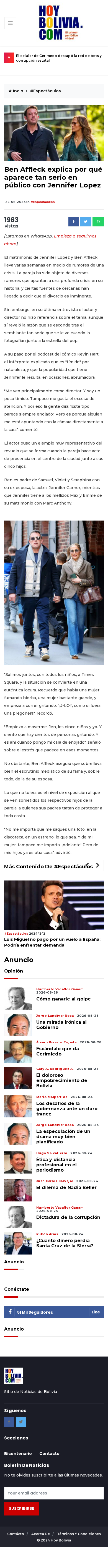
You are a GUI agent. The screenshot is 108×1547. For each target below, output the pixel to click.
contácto (16, 1534)
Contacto (49, 1453)
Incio (17, 90)
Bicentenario (18, 1453)
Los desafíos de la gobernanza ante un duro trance (66, 1109)
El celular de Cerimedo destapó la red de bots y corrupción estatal (59, 58)
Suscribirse (21, 1508)
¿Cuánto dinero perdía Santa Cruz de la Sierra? (64, 1243)
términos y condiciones (79, 1534)
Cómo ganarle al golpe (63, 999)
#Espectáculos (45, 90)
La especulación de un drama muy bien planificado (63, 1136)
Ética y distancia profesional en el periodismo (56, 1165)
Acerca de (41, 1534)
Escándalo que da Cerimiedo (57, 1051)
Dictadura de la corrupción (68, 1217)
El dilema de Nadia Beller (66, 1187)
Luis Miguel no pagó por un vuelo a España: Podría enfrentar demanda (52, 942)
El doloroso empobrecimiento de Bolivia (61, 1080)
